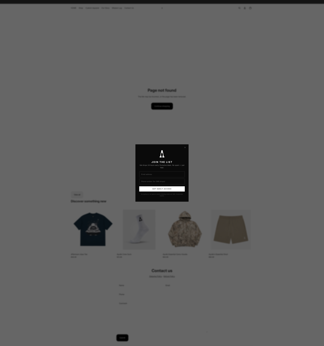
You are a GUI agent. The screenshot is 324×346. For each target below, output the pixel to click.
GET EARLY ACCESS (162, 189)
